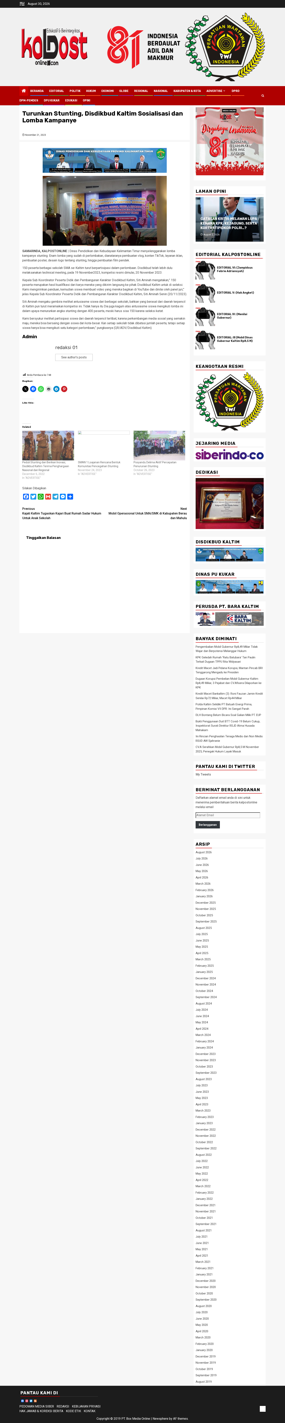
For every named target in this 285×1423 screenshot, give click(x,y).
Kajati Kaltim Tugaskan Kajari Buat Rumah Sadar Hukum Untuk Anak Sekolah (61, 513)
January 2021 (204, 1274)
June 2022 (202, 1167)
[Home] (24, 91)
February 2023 (205, 1117)
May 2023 (202, 1098)
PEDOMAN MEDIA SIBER (36, 1406)
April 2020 (202, 1331)
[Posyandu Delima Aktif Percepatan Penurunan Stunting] (159, 445)
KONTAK (89, 1411)
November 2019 (206, 1362)
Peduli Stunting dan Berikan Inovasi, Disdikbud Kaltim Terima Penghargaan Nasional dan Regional (45, 466)
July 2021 (202, 1236)
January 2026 (204, 896)
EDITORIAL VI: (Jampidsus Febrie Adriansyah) (235, 269)
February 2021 (205, 1268)
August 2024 (204, 1003)
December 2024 (206, 978)
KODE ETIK (73, 1411)
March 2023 (203, 1110)
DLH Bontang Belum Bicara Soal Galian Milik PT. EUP (228, 715)
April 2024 (202, 1029)
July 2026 (202, 858)
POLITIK (75, 91)
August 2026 (204, 852)
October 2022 (204, 1142)
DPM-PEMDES (28, 100)
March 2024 (203, 1035)
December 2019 (206, 1356)
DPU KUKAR (52, 100)
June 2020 (202, 1318)
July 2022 (202, 1161)
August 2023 (204, 1079)
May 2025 (202, 946)
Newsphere (160, 1418)
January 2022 (204, 1199)
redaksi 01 (66, 347)
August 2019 (204, 1381)
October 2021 (204, 1218)
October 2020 (204, 1293)
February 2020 (205, 1344)
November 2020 (206, 1287)
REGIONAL (141, 91)
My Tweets (203, 774)
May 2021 (202, 1249)
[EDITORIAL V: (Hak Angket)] (205, 293)
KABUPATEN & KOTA (187, 91)
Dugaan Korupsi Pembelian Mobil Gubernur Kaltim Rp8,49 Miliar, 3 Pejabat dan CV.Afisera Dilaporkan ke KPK (229, 683)
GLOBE (124, 91)
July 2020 (202, 1312)
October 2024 (204, 991)
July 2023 (202, 1085)
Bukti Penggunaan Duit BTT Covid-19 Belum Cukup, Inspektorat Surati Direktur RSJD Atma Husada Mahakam (228, 726)
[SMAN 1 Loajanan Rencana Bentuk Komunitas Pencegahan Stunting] (104, 445)
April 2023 (202, 1104)
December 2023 (206, 1054)
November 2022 (206, 1136)
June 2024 (202, 1016)
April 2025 (202, 953)
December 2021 (206, 1205)
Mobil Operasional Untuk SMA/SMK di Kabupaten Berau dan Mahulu (148, 513)
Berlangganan (208, 824)
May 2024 (202, 1022)
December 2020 (206, 1281)
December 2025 (206, 902)
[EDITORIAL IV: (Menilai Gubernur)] (205, 316)
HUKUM (91, 91)
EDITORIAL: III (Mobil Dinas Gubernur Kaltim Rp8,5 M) (235, 339)
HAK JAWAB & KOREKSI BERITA (41, 1411)
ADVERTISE (214, 91)
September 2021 (206, 1224)
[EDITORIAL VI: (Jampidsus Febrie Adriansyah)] (205, 270)
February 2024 (205, 1041)
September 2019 (206, 1375)
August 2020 (204, 1306)
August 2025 (204, 928)
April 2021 (202, 1255)
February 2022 (205, 1192)
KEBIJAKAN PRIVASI (86, 1406)
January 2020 (204, 1350)
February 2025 (205, 965)
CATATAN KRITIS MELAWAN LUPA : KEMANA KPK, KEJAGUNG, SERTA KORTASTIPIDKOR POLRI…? (229, 223)
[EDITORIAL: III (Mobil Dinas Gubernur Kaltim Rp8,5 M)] (205, 340)
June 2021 (202, 1243)
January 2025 (204, 972)
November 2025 (206, 909)
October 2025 (204, 915)
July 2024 (202, 1009)
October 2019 (204, 1369)
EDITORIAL (56, 91)
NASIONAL (161, 91)
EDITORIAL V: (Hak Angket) (235, 292)
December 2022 (206, 1129)
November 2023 (206, 1060)
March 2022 (203, 1186)
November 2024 (206, 984)
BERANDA (37, 91)
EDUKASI (71, 100)
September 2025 (206, 921)
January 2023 (204, 1123)
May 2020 (202, 1325)
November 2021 (206, 1211)
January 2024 (204, 1047)
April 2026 (202, 877)
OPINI (86, 100)
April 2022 (202, 1180)
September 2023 (206, 1073)
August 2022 (204, 1155)
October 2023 (204, 1066)
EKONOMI (107, 91)
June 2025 (202, 940)
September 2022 (206, 1148)
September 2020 (206, 1299)
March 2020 (203, 1337)
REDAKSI (63, 1406)
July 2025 (202, 934)
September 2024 (206, 997)
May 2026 (202, 871)
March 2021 (203, 1262)
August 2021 (204, 1230)
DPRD (235, 91)
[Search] (262, 95)
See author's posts (74, 357)
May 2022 (202, 1173)
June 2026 (202, 865)
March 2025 (203, 959)
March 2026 (203, 883)
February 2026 (205, 890)
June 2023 (202, 1092)
